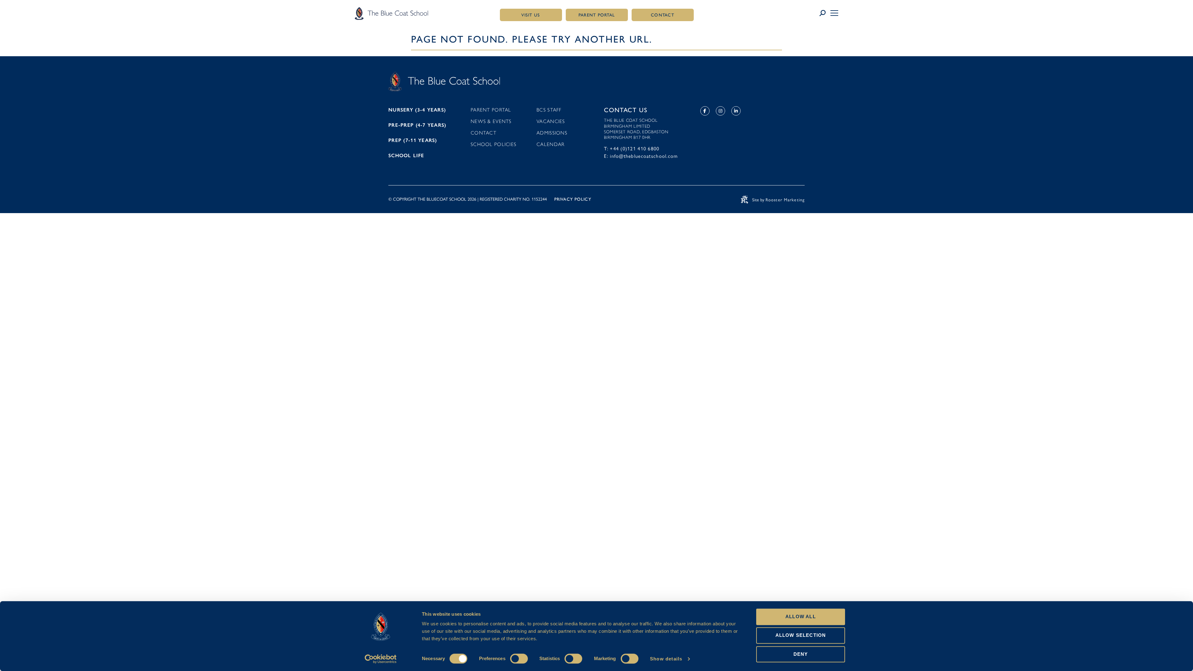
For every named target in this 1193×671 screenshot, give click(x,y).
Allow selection (800, 635)
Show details (666, 658)
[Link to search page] (824, 13)
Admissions (552, 133)
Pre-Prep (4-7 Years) (417, 125)
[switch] (519, 659)
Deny (800, 654)
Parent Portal (491, 110)
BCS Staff (549, 110)
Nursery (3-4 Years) (417, 110)
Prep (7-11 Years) (412, 140)
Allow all (800, 616)
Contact (483, 133)
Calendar (551, 144)
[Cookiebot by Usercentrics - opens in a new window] (381, 659)
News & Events (491, 121)
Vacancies (551, 121)
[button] (834, 13)
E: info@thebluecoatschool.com (641, 156)
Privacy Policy (572, 199)
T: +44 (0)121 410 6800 (631, 149)
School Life (406, 155)
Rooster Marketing (785, 200)
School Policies (493, 144)
